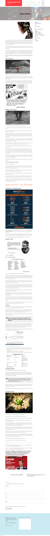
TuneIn (27, 451)
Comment (6, 485)
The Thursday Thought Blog (39, 29)
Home (24, 2)
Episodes (27, 2)
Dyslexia (37, 33)
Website (6, 501)
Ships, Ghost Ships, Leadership (17, 474)
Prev (22, 473)
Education (41, 33)
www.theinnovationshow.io (11, 454)
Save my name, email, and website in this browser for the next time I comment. (15, 506)
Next (27, 473)
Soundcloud (19, 451)
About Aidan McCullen (33, 2)
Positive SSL (1, 535)
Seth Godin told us (21, 309)
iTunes (23, 451)
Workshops (34, 4)
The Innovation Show (13, 2)
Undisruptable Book (29, 4)
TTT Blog (38, 2)
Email (6, 497)
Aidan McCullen (38, 26)
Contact (39, 4)
